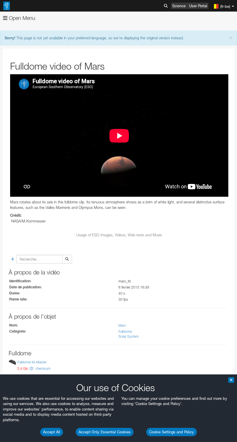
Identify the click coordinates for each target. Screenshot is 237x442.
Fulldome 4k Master (32, 362)
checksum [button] (43, 368)
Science (179, 5)
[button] (31, 368)
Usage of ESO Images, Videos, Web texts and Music (119, 235)
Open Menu (21, 18)
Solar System (128, 336)
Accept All (51, 432)
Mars (122, 325)
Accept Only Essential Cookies (105, 432)
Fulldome (125, 331)
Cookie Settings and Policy (171, 432)
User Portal (198, 5)
